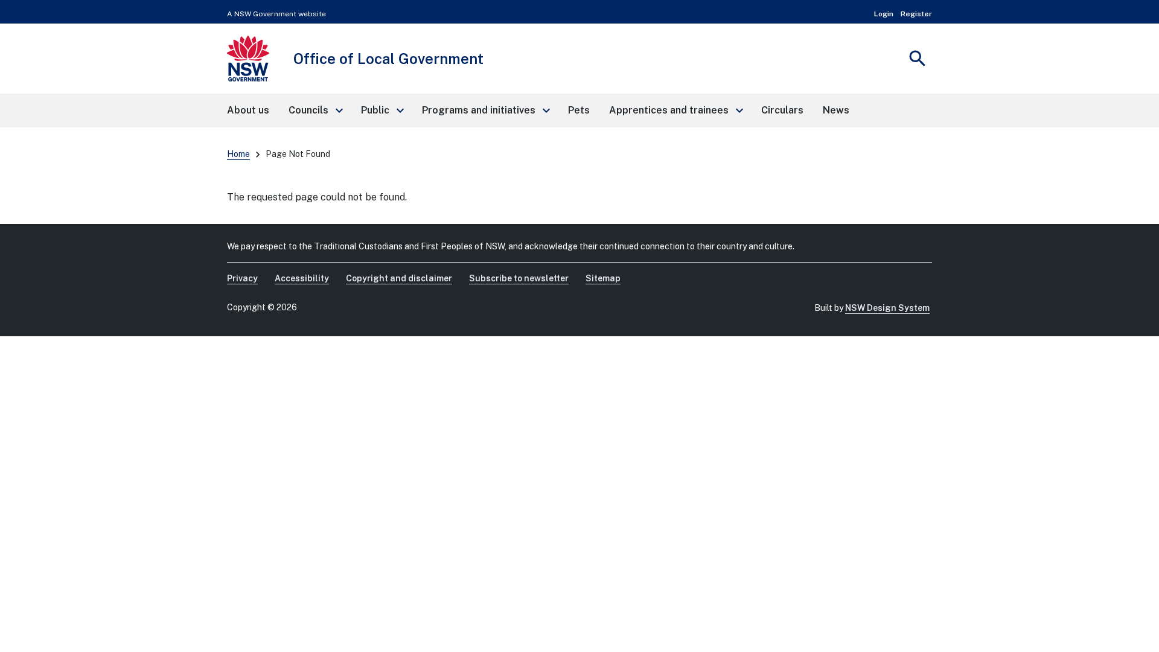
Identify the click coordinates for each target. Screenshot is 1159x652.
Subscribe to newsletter (519, 278)
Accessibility (302, 278)
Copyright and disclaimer (399, 278)
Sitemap (603, 278)
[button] (315, 110)
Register (916, 14)
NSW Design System (887, 308)
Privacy (242, 278)
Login (883, 14)
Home (238, 154)
